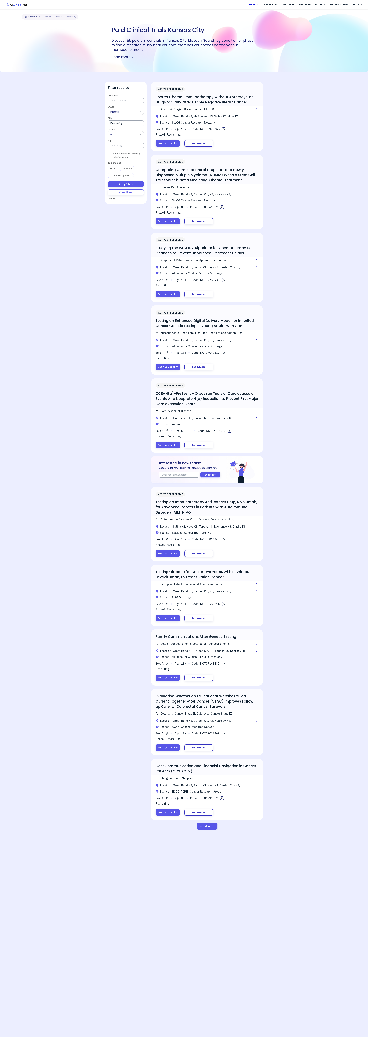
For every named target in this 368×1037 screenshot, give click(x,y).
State (111, 106)
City (110, 118)
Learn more (198, 143)
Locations (255, 4)
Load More (204, 826)
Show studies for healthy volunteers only (126, 155)
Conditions (270, 4)
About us (357, 4)
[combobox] (126, 112)
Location (47, 16)
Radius (111, 129)
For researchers (339, 4)
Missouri (58, 16)
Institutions (304, 4)
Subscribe (210, 474)
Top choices (114, 162)
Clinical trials (34, 16)
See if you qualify (168, 143)
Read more (121, 57)
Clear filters (125, 192)
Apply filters (126, 184)
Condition (113, 95)
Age (110, 140)
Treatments (287, 4)
